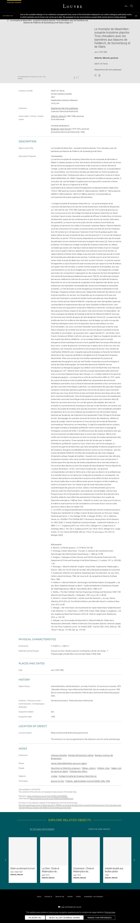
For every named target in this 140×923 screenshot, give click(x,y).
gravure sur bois (57, 781)
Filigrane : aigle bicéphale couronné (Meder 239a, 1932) (88, 781)
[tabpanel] (70, 860)
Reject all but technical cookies (64, 918)
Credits (78, 896)
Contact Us (48, 896)
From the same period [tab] (99, 829)
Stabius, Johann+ (89, 768)
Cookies (70, 896)
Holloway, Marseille (59, 755)
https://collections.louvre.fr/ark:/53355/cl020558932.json (51, 799)
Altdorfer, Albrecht (102, 58)
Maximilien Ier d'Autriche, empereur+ (66, 768)
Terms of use (59, 896)
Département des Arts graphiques (64, 108)
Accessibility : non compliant (93, 896)
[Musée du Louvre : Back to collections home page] (72, 6)
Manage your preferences (100, 918)
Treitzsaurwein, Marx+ (78, 771)
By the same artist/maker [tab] (42, 829)
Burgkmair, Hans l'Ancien (61, 129)
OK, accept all (35, 918)
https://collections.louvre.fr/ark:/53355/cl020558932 (47, 796)
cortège (54, 776)
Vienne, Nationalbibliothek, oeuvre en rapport (69, 763)
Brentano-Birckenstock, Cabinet (81, 755)
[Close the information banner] (136, 16)
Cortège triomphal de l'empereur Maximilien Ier (78, 776)
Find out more (109, 912)
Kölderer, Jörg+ (103, 768)
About (39, 896)
